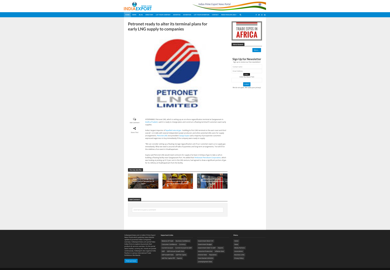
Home (127, 15)
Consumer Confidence (169, 244)
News (134, 15)
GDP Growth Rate (167, 255)
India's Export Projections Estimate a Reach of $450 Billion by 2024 (212, 181)
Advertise (176, 15)
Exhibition (187, 15)
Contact (215, 15)
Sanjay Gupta (184, 135)
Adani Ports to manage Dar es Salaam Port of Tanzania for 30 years (143, 181)
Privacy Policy (238, 258)
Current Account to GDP (183, 248)
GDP (163, 251)
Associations (238, 251)
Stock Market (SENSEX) (205, 258)
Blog (141, 15)
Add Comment (134, 123)
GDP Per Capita (181, 255)
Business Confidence (183, 241)
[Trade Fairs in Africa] (247, 31)
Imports (220, 248)
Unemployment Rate (205, 262)
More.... (256, 50)
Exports (179, 258)
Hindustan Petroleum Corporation (207, 157)
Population (213, 255)
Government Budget (205, 244)
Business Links (239, 255)
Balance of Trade (167, 241)
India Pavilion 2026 (228, 15)
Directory (149, 15)
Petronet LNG (162, 135)
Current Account (167, 248)
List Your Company (163, 15)
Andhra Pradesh (151, 122)
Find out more (131, 261)
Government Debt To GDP (206, 248)
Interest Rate (202, 255)
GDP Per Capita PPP (168, 258)
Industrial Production (205, 251)
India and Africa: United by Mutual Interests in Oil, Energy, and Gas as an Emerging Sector (178, 181)
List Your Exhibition (201, 15)
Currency (182, 244)
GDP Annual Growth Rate (175, 251)
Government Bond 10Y (205, 241)
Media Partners (239, 248)
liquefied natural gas (173, 130)
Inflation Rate (219, 251)
